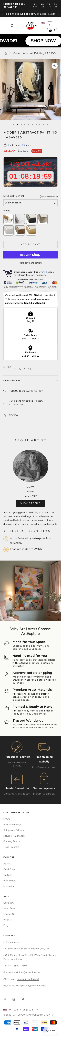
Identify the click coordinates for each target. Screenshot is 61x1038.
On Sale (7, 875)
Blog (5, 925)
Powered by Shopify (40, 1015)
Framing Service (11, 841)
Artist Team (9, 908)
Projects (7, 919)
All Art (7, 863)
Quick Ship (9, 869)
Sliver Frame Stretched (42, 219)
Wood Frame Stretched (20, 230)
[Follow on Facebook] (5, 999)
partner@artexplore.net (33, 985)
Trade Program (11, 847)
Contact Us (9, 914)
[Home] (5, 53)
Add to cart (30, 244)
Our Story (8, 902)
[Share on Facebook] (15, 369)
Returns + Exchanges (14, 835)
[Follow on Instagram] (14, 999)
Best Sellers (9, 880)
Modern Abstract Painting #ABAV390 (35, 53)
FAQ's (6, 819)
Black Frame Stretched (31, 219)
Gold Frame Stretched (31, 230)
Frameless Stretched (20, 219)
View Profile (30, 503)
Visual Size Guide (49, 196)
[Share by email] (29, 369)
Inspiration (9, 886)
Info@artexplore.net (29, 972)
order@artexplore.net (28, 979)
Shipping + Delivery (13, 830)
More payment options (31, 262)
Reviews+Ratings (12, 824)
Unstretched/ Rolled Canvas (8, 219)
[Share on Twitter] (19, 369)
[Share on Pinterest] (24, 369)
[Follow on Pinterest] (22, 999)
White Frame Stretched (8, 230)
